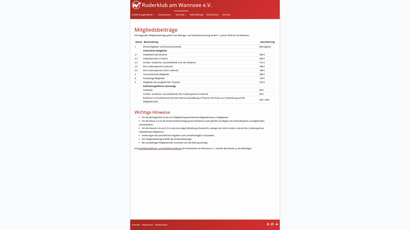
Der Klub (180, 14)
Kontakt (136, 224)
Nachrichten (212, 14)
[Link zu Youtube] (276, 224)
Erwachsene (164, 14)
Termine (226, 14)
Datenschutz (161, 224)
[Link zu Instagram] (268, 224)
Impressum (147, 224)
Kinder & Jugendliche (142, 14)
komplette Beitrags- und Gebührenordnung (159, 148)
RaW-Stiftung (196, 14)
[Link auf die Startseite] (135, 5)
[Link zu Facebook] (272, 224)
